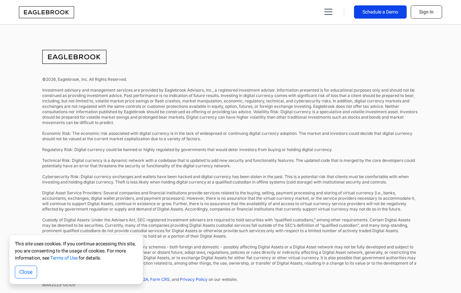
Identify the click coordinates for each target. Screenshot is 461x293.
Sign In (426, 12)
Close (26, 272)
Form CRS (160, 279)
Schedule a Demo (380, 12)
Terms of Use (64, 258)
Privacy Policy (194, 279)
